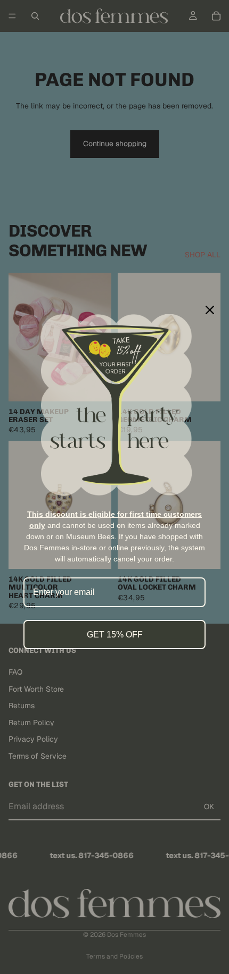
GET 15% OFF (115, 634)
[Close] (210, 310)
